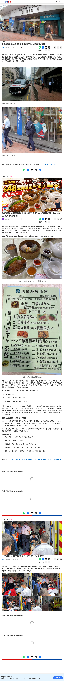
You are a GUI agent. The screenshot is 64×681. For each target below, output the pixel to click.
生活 (8, 176)
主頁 (4, 41)
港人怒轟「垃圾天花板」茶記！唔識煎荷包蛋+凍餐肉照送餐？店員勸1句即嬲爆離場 (35, 459)
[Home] (7, 1)
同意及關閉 (57, 677)
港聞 (8, 41)
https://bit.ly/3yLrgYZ (51, 164)
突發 (11, 41)
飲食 (11, 176)
